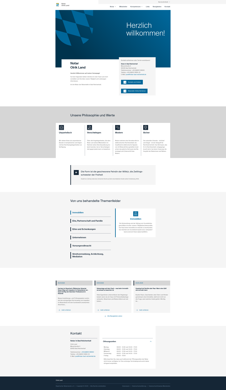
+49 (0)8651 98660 (87, 352)
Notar (112, 7)
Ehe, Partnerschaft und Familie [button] (87, 220)
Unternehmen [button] (79, 237)
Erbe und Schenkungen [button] (84, 229)
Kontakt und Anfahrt (134, 82)
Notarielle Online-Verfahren (137, 91)
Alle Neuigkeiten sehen (114, 316)
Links (148, 7)
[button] (71, 131)
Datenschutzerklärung (139, 386)
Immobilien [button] (78, 212)
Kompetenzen (135, 7)
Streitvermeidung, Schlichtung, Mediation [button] (88, 255)
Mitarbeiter (123, 7)
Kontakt (167, 7)
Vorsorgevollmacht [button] (81, 245)
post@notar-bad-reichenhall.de (136, 74)
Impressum (126, 386)
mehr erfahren (66, 310)
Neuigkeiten (157, 7)
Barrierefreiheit (163, 2)
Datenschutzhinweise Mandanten (159, 386)
